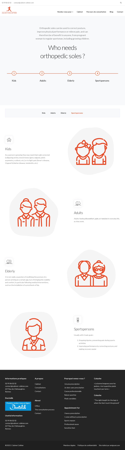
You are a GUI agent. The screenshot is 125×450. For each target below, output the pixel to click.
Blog (111, 12)
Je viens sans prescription (74, 388)
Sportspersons (77, 113)
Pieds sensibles (70, 399)
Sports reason (69, 420)
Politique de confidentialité (87, 445)
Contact (120, 12)
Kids (43, 113)
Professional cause (71, 424)
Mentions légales (69, 445)
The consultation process (44, 410)
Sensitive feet (69, 428)
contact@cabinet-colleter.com (24, 3)
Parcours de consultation (96, 12)
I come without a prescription (75, 417)
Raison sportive (70, 395)
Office (37, 406)
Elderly (63, 113)
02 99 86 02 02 (6, 3)
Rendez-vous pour (64, 12)
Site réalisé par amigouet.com (109, 445)
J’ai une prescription (72, 384)
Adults (53, 113)
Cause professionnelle (72, 391)
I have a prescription (72, 413)
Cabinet (80, 12)
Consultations (40, 388)
